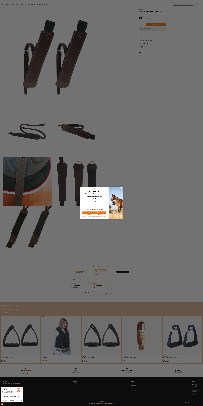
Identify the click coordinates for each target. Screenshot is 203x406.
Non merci (5, 400)
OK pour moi (19, 400)
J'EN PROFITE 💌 (94, 212)
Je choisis (12, 400)
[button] (2, 404)
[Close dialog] (121, 188)
